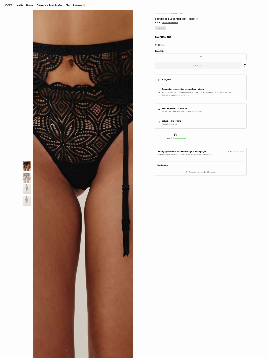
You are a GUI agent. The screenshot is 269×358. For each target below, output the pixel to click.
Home (157, 13)
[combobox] (201, 57)
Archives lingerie (176, 13)
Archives (165, 13)
